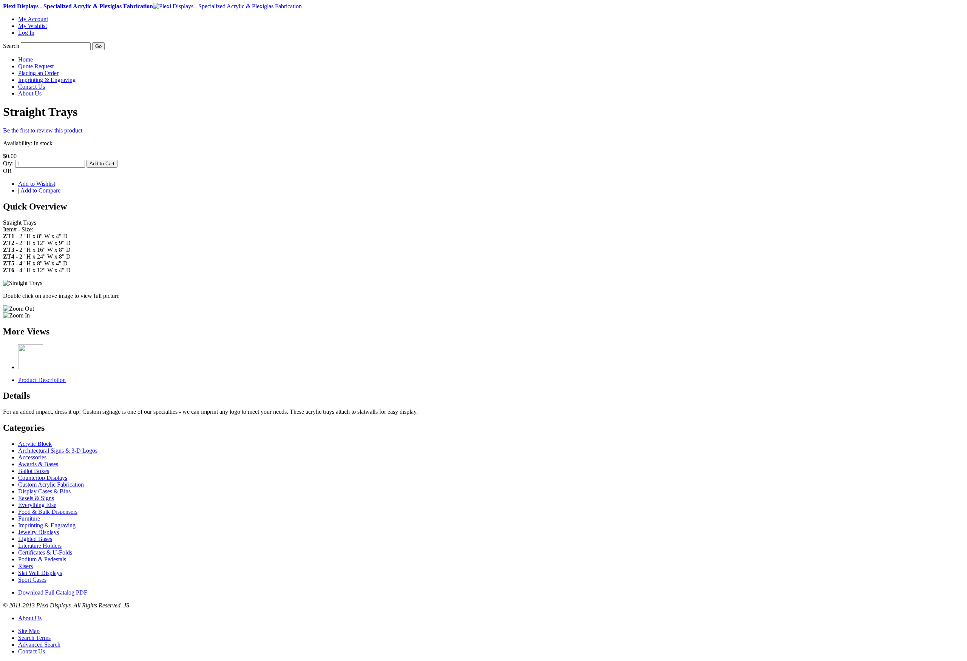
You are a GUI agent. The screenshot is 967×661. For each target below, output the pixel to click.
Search (11, 46)
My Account (33, 19)
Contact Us (31, 651)
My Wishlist (32, 26)
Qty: (8, 163)
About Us (30, 618)
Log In (26, 32)
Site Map (29, 631)
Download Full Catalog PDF (52, 592)
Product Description (42, 380)
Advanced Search (39, 644)
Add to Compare (40, 190)
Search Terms (34, 638)
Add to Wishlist (36, 183)
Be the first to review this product (42, 130)
